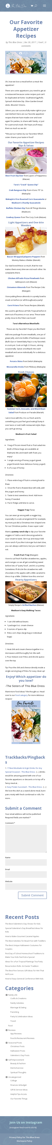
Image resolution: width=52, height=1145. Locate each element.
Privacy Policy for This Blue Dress (24, 1137)
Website (8, 881)
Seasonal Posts (15, 1042)
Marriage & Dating (18, 1007)
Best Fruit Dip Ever (14, 175)
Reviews (12, 1030)
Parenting (14, 1012)
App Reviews (16, 1033)
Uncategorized (14, 1077)
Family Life (12, 995)
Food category (21, 695)
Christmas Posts (17, 1046)
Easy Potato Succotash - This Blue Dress (24, 787)
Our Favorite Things (18, 1098)
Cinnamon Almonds (16, 287)
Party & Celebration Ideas (21, 1016)
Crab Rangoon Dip (17, 190)
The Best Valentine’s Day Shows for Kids (22, 923)
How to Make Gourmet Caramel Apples (22, 936)
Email (7, 869)
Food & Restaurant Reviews (22, 1038)
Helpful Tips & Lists (18, 1094)
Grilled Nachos (29, 605)
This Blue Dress (15, 42)
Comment (10, 823)
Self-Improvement (16, 1059)
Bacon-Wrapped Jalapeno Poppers (23, 256)
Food (40, 42)
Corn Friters (13, 305)
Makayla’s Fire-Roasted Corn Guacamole (25, 199)
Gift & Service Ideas (19, 1089)
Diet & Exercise (16, 1068)
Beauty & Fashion (18, 1063)
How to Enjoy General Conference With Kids (24, 978)
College (13, 1080)
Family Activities (17, 1003)
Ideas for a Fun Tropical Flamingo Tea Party (24, 961)
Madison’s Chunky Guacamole (26, 202)
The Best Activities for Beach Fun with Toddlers (25, 941)
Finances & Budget (18, 1085)
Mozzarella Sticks (15, 366)
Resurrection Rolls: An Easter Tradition (22, 966)
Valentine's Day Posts (19, 1055)
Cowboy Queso (13, 217)
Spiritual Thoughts (18, 1072)
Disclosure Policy (24, 1141)
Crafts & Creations (18, 998)
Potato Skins (16, 361)
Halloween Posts (17, 1050)
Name (7, 857)
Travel (13, 1021)
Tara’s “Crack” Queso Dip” (26, 184)
